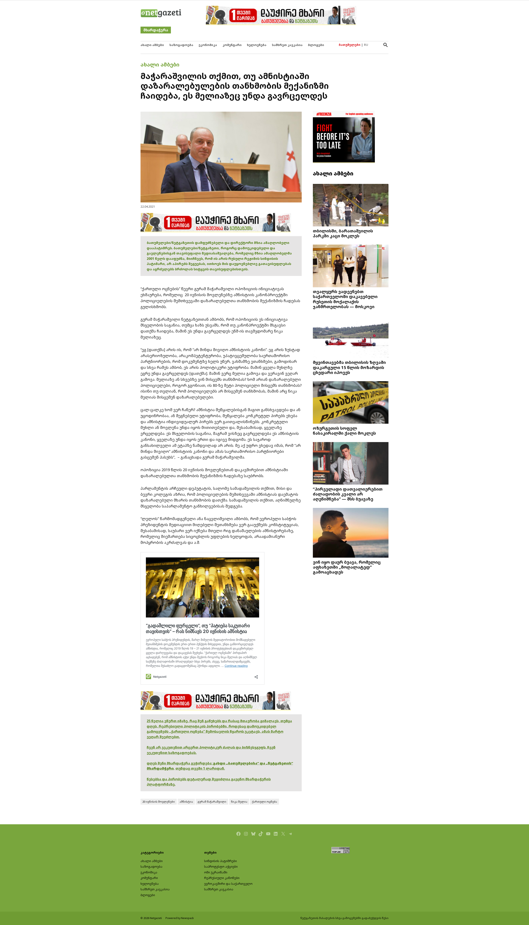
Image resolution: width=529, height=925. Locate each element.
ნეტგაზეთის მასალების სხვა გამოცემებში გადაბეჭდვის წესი (344, 918)
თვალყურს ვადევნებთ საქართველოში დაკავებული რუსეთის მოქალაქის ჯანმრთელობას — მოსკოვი (345, 299)
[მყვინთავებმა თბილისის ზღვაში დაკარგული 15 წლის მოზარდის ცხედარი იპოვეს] (350, 337)
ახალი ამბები (152, 45)
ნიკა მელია (239, 801)
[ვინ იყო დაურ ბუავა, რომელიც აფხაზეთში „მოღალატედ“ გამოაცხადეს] (350, 533)
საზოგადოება (181, 45)
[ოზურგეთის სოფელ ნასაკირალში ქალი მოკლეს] (350, 403)
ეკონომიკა (208, 45)
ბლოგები (316, 45)
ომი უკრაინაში (215, 872)
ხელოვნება (256, 45)
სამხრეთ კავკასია (287, 45)
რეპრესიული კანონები (221, 878)
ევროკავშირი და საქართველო (228, 884)
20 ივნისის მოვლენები (158, 801)
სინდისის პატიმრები (220, 861)
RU (366, 45)
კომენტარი (232, 45)
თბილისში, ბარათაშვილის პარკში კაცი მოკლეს (343, 233)
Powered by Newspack (180, 918)
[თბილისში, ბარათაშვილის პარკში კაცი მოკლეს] (350, 205)
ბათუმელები (349, 45)
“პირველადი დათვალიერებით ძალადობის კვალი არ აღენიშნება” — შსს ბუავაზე (347, 494)
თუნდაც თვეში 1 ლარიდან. (200, 768)
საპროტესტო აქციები (221, 866)
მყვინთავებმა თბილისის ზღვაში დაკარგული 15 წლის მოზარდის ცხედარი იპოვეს (349, 367)
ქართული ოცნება (264, 801)
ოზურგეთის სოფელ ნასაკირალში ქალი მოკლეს (344, 430)
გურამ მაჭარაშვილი (212, 801)
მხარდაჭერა (155, 30)
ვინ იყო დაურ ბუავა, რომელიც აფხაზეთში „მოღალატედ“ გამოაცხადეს (347, 567)
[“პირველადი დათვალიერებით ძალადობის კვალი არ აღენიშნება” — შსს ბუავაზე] (350, 464)
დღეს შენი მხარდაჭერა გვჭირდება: (180, 763)
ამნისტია (186, 801)
